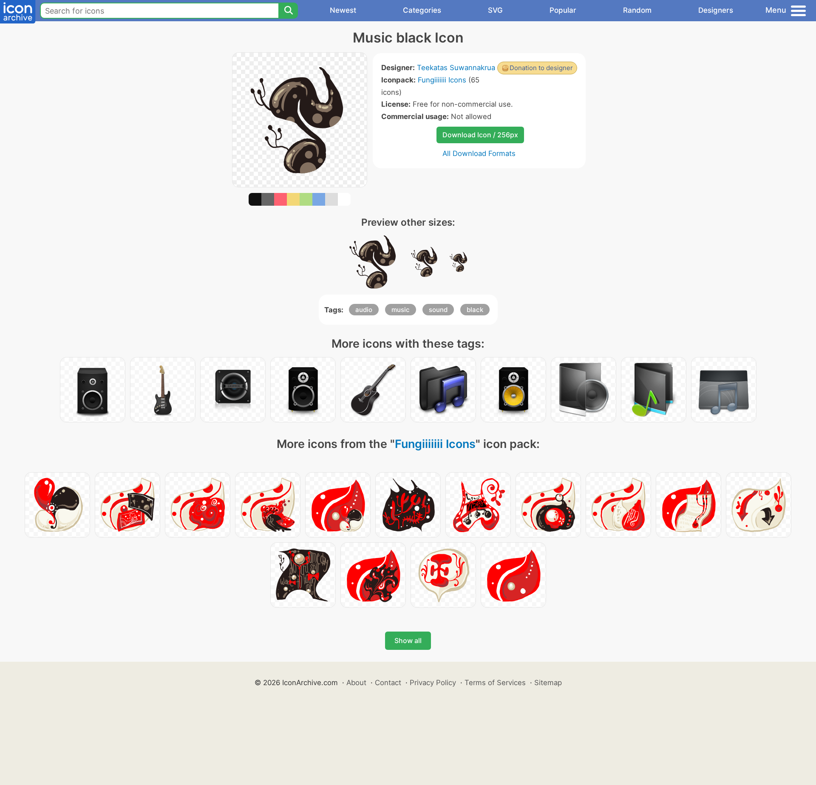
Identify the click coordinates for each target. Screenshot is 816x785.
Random (637, 10)
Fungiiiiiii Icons (442, 80)
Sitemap (548, 682)
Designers (715, 10)
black (475, 310)
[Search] (288, 11)
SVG (495, 10)
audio (363, 310)
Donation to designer (541, 68)
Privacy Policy (433, 682)
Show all (408, 640)
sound (438, 310)
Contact (388, 682)
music (400, 310)
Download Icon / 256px (480, 134)
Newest (343, 10)
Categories (422, 10)
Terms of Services (495, 682)
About (356, 682)
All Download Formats (479, 153)
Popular (563, 10)
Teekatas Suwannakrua (456, 67)
